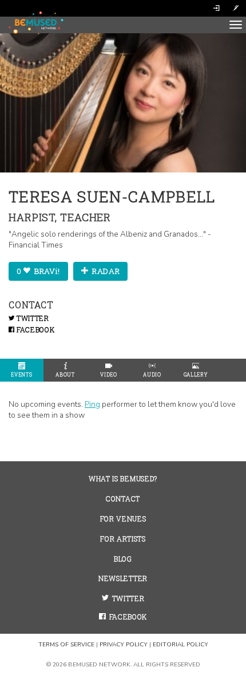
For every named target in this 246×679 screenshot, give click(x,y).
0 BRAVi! (38, 271)
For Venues (123, 519)
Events (21, 374)
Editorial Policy (180, 645)
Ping (92, 404)
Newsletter (123, 578)
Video (108, 374)
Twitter (31, 318)
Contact (123, 498)
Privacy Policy (124, 645)
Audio (152, 374)
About (64, 374)
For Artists (122, 539)
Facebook (34, 329)
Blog (123, 559)
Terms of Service (66, 645)
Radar (105, 271)
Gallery (196, 374)
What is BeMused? (123, 478)
